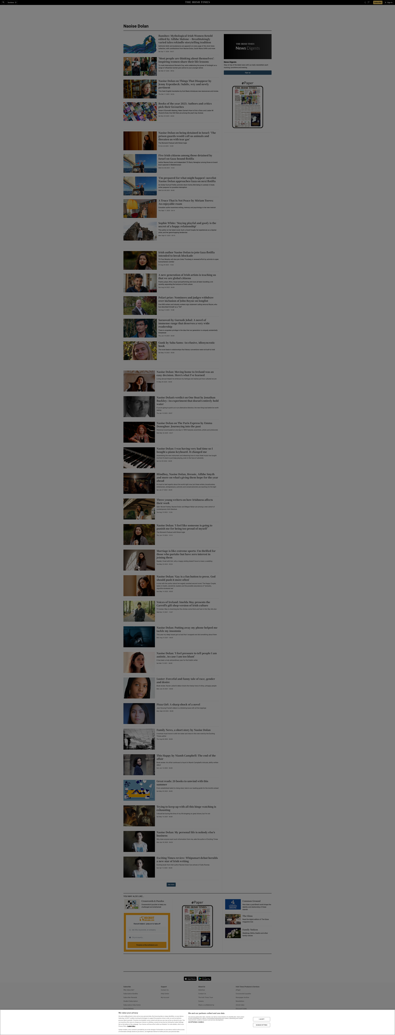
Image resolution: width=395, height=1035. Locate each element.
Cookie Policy (131, 1026)
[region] (197, 1022)
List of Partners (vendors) (196, 1022)
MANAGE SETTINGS (261, 1025)
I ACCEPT (261, 1019)
